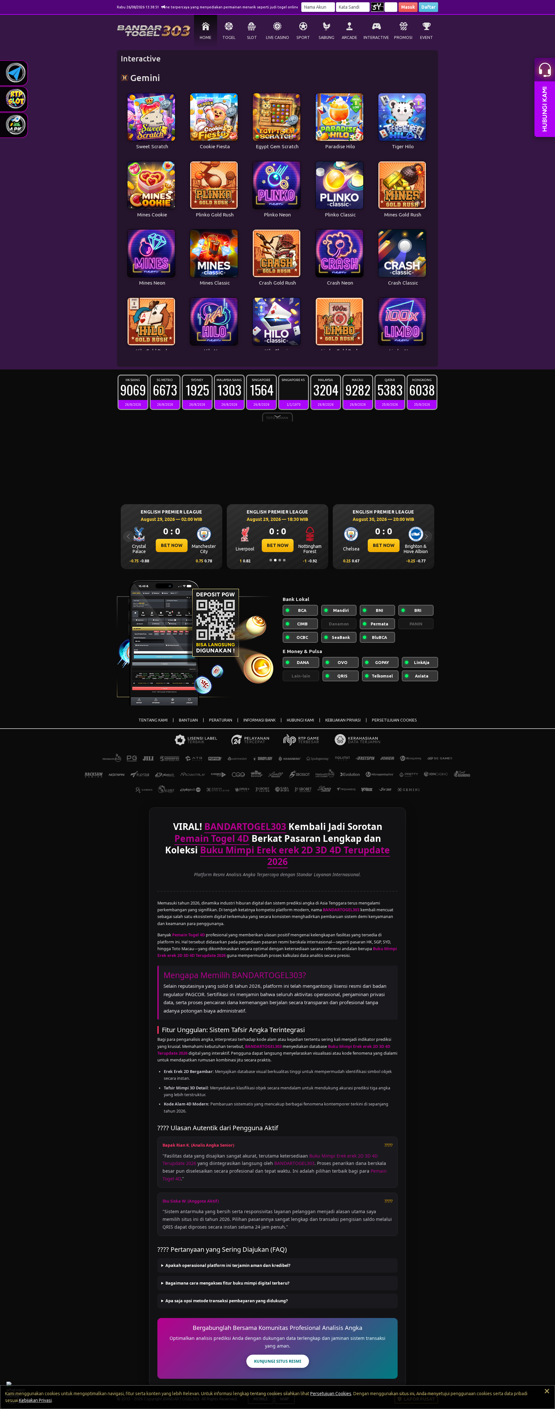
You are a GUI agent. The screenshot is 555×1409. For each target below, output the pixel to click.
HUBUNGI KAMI (300, 720)
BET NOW (171, 545)
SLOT (252, 37)
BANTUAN (188, 720)
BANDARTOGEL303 (294, 1163)
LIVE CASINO (277, 37)
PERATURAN (220, 720)
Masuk (408, 7)
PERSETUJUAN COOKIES (394, 720)
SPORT (303, 37)
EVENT (426, 37)
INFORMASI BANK (259, 720)
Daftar (428, 7)
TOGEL (228, 37)
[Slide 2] (275, 560)
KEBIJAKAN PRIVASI (343, 720)
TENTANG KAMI (153, 720)
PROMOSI (403, 37)
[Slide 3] (279, 560)
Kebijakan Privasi (35, 1400)
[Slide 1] (270, 560)
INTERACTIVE (376, 37)
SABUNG (326, 37)
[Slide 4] (284, 560)
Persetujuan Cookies (330, 1393)
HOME (205, 37)
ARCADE (349, 37)
